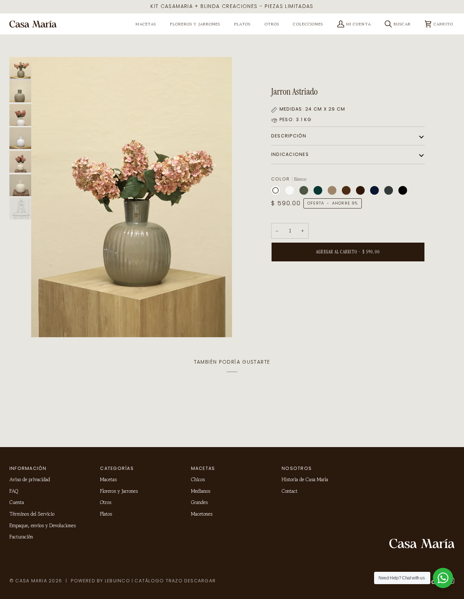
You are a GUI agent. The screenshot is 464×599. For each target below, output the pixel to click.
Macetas (108, 479)
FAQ (13, 491)
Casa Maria (31, 581)
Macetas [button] (203, 468)
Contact (290, 491)
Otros (105, 502)
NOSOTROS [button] (297, 468)
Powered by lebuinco (100, 581)
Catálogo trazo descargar (175, 581)
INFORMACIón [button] (28, 468)
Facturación (21, 536)
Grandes (199, 502)
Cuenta (16, 502)
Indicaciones (290, 154)
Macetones (201, 513)
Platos (106, 513)
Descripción (289, 136)
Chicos (198, 479)
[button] (146, 24)
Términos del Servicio (31, 513)
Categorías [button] (116, 468)
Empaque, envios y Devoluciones (42, 525)
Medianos (200, 491)
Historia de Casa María (305, 479)
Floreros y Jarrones (119, 491)
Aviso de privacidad (29, 479)
